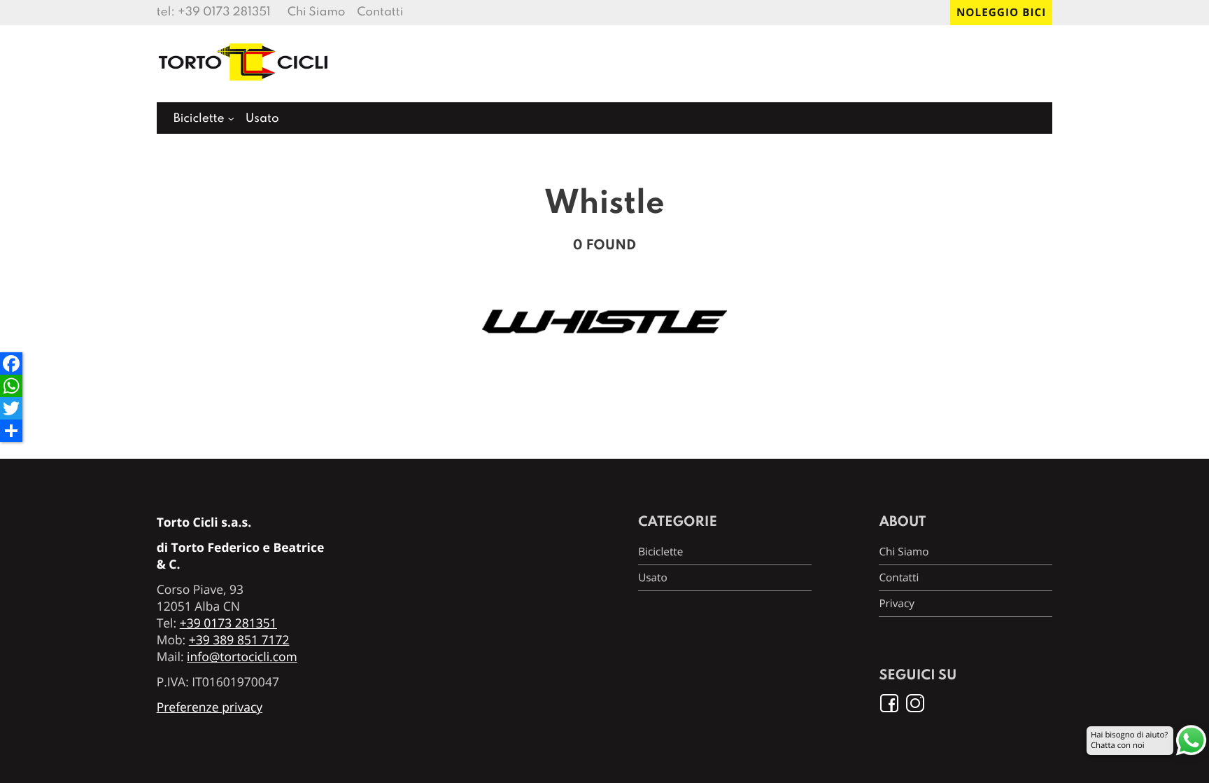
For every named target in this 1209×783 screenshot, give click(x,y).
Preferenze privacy (209, 707)
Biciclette (199, 119)
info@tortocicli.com (242, 657)
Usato (262, 119)
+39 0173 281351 (224, 12)
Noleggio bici (1001, 13)
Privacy (896, 604)
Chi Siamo (317, 12)
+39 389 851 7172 (239, 640)
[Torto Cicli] (244, 86)
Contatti (380, 12)
